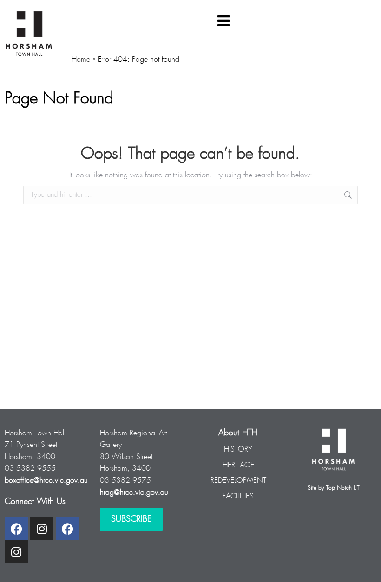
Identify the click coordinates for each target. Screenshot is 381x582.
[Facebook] (16, 528)
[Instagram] (41, 528)
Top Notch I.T (342, 488)
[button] (223, 21)
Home (81, 60)
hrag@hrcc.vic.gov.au (134, 493)
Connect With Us (35, 501)
